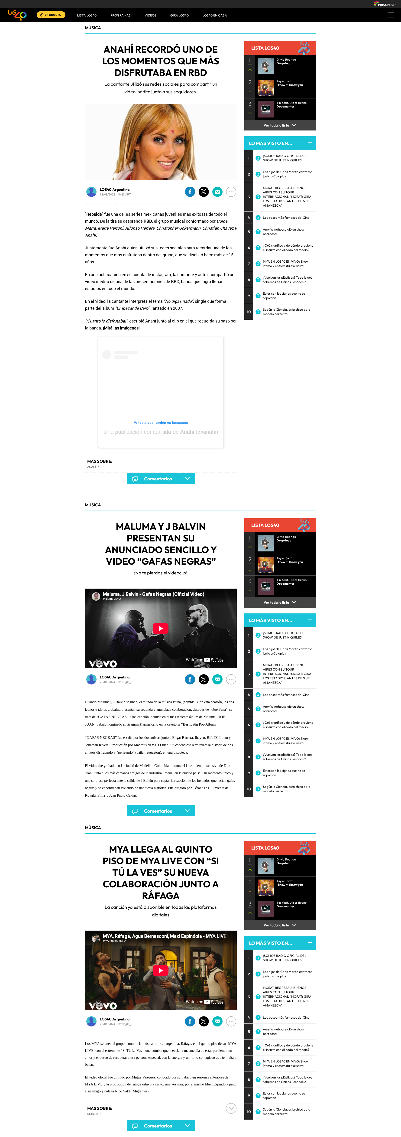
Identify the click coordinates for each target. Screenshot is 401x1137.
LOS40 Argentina (115, 189)
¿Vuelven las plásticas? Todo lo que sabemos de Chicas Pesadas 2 (288, 279)
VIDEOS (150, 15)
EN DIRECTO (53, 14)
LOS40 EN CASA (215, 15)
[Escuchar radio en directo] (41, 15)
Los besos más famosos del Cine (286, 217)
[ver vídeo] (264, 64)
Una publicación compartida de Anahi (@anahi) (160, 432)
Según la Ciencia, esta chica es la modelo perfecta (286, 311)
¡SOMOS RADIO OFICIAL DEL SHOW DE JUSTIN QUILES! (284, 158)
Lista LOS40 (87, 15)
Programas (120, 15)
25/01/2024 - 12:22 (115, 1024)
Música (93, 27)
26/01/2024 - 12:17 (115, 682)
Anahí (91, 467)
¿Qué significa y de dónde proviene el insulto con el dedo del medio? (288, 247)
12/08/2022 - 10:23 (115, 194)
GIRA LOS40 (179, 15)
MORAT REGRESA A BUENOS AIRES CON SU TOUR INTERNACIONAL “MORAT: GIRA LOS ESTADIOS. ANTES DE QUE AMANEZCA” (287, 197)
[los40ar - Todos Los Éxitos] (17, 15)
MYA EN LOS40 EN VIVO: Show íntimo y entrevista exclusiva (286, 263)
